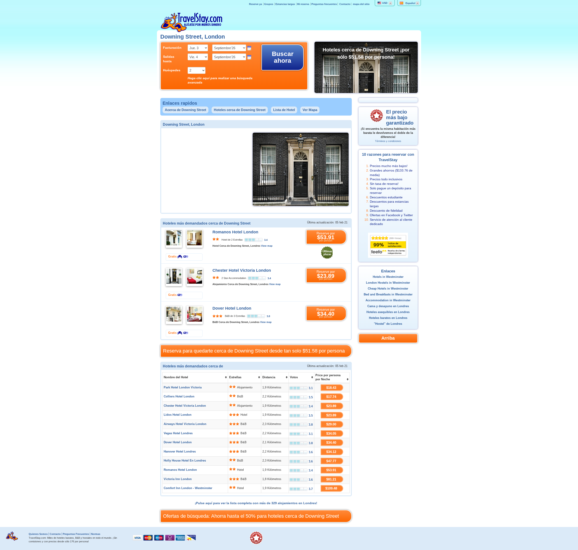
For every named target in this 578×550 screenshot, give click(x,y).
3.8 (268, 316)
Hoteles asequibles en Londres (388, 312)
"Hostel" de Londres (388, 323)
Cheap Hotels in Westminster (388, 288)
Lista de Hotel (284, 110)
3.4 (266, 240)
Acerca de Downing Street (185, 110)
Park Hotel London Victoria (183, 387)
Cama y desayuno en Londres (388, 306)
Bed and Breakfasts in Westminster (388, 294)
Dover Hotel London (231, 308)
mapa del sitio (361, 4)
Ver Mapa (310, 110)
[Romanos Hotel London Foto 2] (194, 238)
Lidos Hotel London (177, 414)
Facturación (172, 47)
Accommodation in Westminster (388, 300)
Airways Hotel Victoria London (185, 424)
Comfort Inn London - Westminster (188, 488)
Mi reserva (303, 4)
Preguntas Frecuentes (76, 534)
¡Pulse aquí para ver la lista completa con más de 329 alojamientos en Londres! (256, 503)
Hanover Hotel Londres (180, 451)
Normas (95, 534)
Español (410, 3)
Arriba (388, 338)
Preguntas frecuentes (324, 4)
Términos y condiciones (388, 141)
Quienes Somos (38, 534)
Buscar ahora (283, 57)
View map (267, 245)
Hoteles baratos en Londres (388, 318)
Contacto (344, 4)
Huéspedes (171, 70)
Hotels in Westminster (388, 276)
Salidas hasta (168, 59)
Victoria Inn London (178, 479)
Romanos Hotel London (235, 232)
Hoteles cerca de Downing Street (240, 110)
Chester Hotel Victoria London (241, 270)
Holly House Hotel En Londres (185, 460)
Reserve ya (256, 4)
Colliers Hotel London (179, 396)
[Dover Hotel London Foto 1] (174, 314)
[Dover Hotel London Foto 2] (194, 314)
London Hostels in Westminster (388, 282)
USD (384, 3)
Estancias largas (285, 4)
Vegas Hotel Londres (178, 433)
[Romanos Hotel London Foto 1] (174, 238)
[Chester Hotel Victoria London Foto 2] (194, 276)
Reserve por (326, 236)
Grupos (269, 4)
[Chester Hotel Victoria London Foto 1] (174, 276)
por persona (254, 351)
